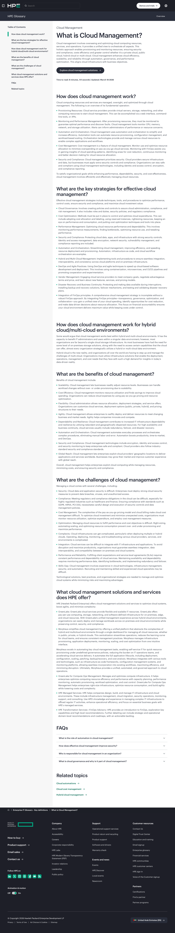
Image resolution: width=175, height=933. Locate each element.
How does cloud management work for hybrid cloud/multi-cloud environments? (29, 49)
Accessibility (57, 834)
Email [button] (14, 852)
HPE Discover (98, 870)
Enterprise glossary (141, 850)
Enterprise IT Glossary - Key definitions (30, 810)
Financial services (141, 855)
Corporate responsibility (63, 845)
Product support (99, 839)
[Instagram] (19, 876)
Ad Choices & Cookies (38, 922)
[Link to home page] (9, 810)
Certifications (139, 892)
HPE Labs (56, 850)
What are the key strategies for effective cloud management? (29, 41)
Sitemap (54, 922)
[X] (14, 876)
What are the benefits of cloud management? (25, 58)
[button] (3, 6)
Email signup (138, 845)
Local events (98, 876)
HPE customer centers (143, 866)
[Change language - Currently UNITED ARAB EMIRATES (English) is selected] (166, 5)
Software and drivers (101, 845)
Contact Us (138, 829)
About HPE (57, 829)
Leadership (57, 869)
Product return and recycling (105, 834)
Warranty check (99, 850)
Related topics (17, 89)
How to (14, 837)
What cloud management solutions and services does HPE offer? (29, 75)
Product (17, 844)
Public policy (57, 874)
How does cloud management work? (28, 34)
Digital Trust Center (141, 834)
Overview (160, 16)
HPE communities (141, 861)
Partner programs (141, 902)
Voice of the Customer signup (146, 877)
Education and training (143, 839)
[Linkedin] (9, 876)
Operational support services (105, 829)
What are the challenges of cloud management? (26, 67)
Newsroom (97, 881)
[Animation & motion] (14, 893)
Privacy (10, 922)
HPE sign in (138, 871)
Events (95, 865)
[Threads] (24, 876)
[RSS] (39, 876)
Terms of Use (22, 922)
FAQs (13, 83)
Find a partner (139, 897)
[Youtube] (34, 876)
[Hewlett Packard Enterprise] (14, 5)
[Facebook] (29, 876)
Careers (55, 839)
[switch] (13, 893)
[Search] (25, 5)
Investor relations (60, 864)
